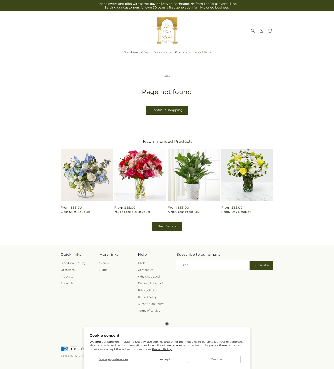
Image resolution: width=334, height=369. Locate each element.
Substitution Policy (151, 304)
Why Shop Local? (150, 276)
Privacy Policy (162, 349)
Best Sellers (167, 226)
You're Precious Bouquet (132, 212)
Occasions (68, 270)
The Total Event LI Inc (82, 356)
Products (67, 276)
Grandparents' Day (73, 263)
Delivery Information (152, 283)
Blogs (103, 270)
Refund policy (147, 297)
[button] (162, 52)
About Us (67, 283)
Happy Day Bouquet (236, 212)
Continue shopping (167, 110)
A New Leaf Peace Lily (184, 212)
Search (104, 263)
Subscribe (261, 265)
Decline (216, 359)
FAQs (141, 263)
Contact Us (145, 270)
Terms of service (149, 310)
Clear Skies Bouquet (75, 212)
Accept (165, 359)
